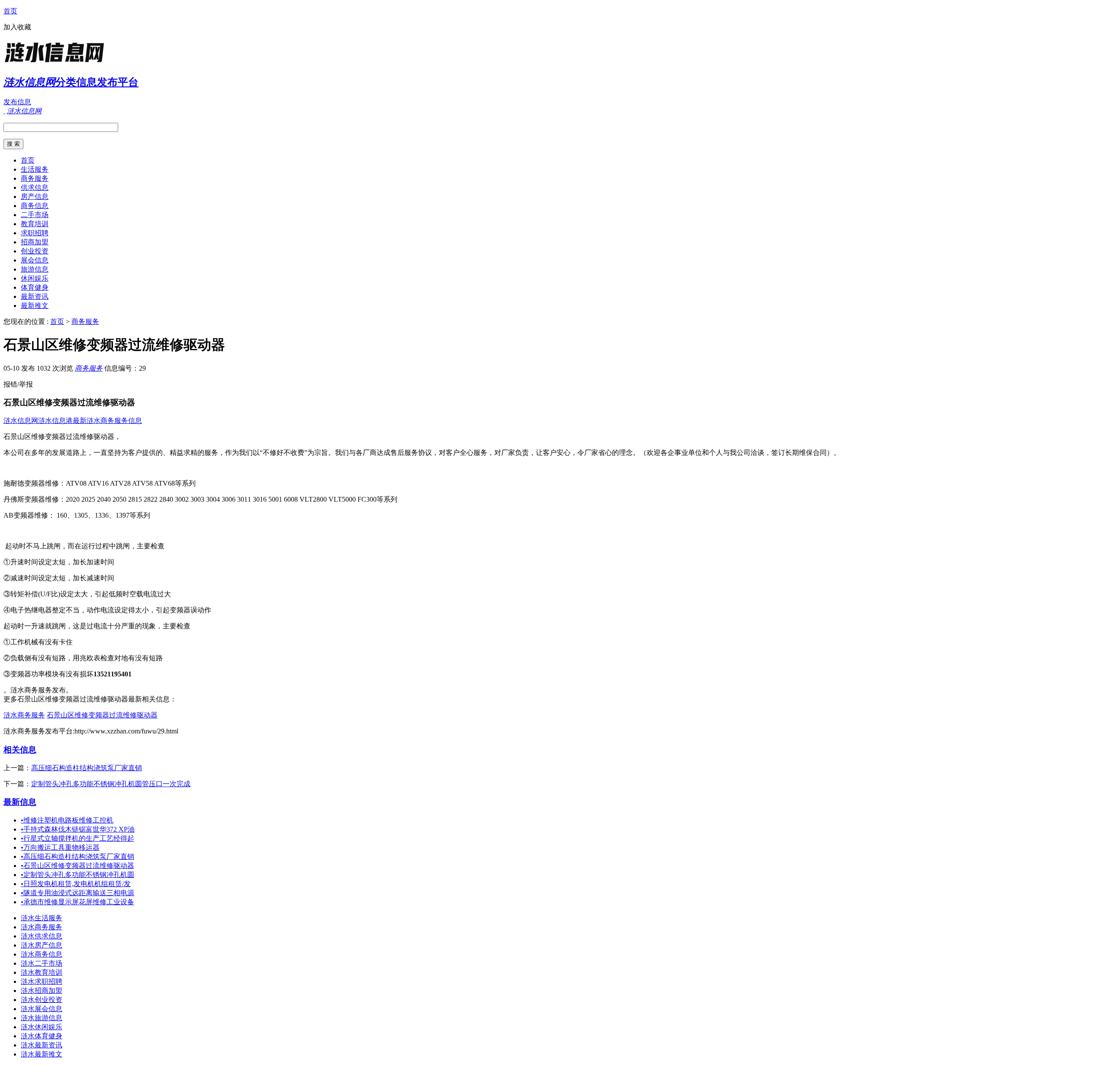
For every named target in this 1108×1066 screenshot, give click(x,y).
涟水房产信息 (41, 945)
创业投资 (34, 251)
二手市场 (34, 214)
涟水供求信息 (41, 936)
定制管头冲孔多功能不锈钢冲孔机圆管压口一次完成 (110, 783)
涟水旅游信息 (41, 1017)
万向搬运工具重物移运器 (60, 847)
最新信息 (19, 802)
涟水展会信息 (41, 1008)
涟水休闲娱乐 (41, 1027)
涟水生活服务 (41, 918)
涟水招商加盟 (41, 990)
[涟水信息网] (57, 62)
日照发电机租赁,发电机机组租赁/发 (76, 883)
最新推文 (34, 305)
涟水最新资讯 (41, 1045)
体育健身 (34, 287)
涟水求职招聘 (41, 981)
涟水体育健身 (41, 1036)
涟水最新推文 (41, 1054)
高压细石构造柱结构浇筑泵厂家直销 (86, 767)
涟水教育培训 (41, 972)
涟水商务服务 (24, 715)
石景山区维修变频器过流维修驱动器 (102, 715)
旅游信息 (34, 269)
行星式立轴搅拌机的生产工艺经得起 (77, 838)
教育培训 (34, 223)
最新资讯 (34, 296)
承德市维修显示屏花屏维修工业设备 (77, 902)
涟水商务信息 (41, 954)
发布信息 (17, 102)
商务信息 (34, 205)
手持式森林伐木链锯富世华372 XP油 (78, 829)
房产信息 (34, 196)
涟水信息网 (20, 420)
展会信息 (34, 260)
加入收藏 (17, 27)
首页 (10, 11)
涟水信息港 (55, 420)
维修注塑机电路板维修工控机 (67, 820)
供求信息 (34, 187)
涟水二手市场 (41, 963)
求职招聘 (34, 233)
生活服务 (34, 169)
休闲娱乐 (34, 278)
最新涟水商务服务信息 (107, 420)
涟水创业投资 (41, 999)
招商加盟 (34, 242)
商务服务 (34, 178)
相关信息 (19, 749)
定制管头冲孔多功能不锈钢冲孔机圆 (77, 874)
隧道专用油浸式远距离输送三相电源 (77, 892)
